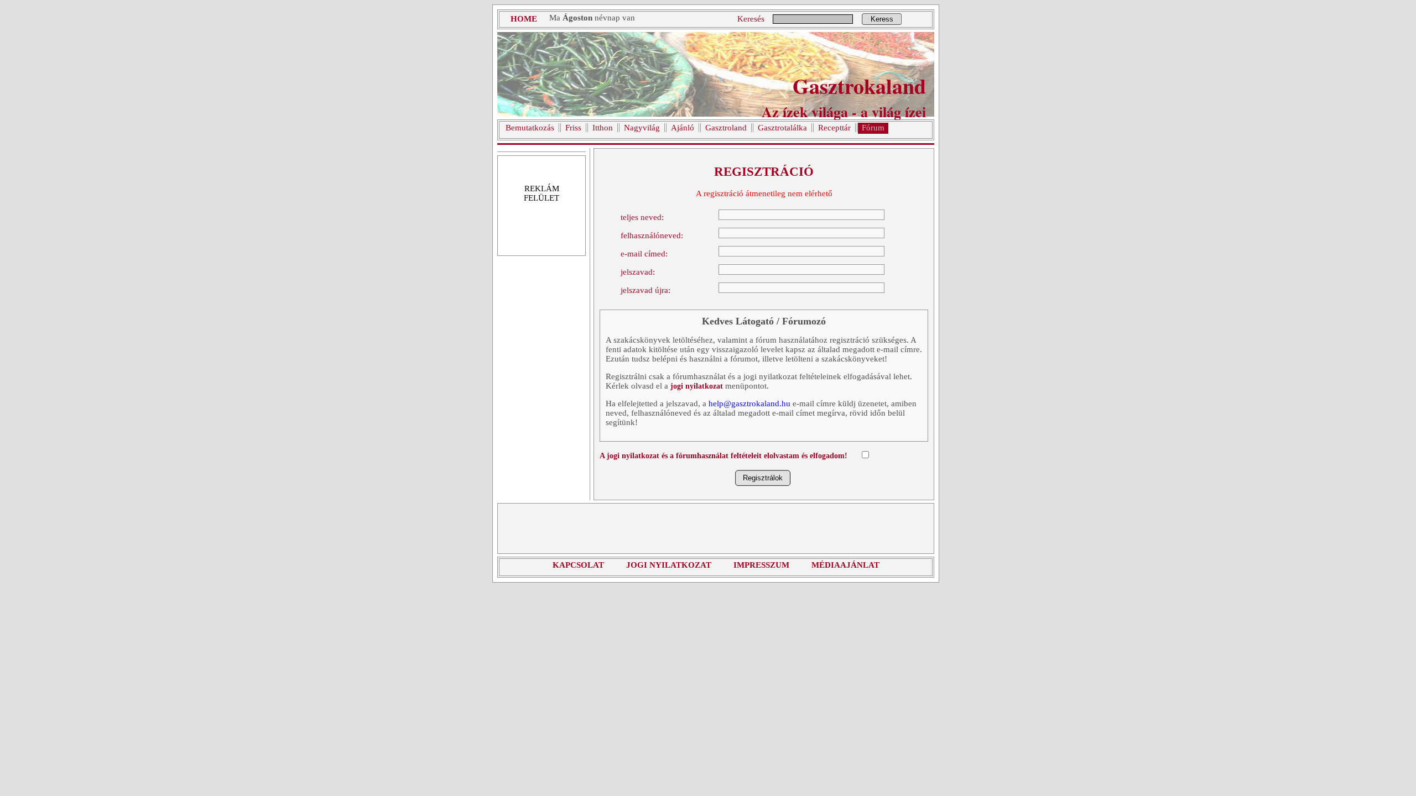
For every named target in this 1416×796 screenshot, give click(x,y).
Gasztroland (726, 127)
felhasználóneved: (652, 235)
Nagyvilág (642, 127)
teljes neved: (642, 217)
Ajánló (682, 127)
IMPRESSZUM (761, 565)
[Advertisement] (715, 528)
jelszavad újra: (645, 290)
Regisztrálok (763, 478)
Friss (573, 127)
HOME (524, 18)
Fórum (873, 127)
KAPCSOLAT (578, 565)
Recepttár (834, 127)
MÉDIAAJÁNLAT (845, 565)
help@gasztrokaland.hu (749, 403)
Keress (882, 19)
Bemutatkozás (530, 127)
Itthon (602, 127)
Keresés (750, 18)
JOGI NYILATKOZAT (668, 565)
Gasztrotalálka (782, 127)
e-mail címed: (644, 253)
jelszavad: (638, 272)
